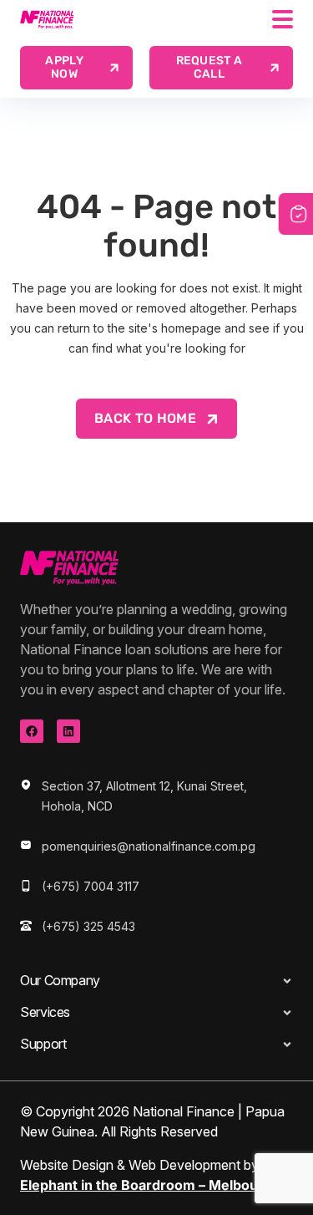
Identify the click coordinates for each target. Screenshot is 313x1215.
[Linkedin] (68, 731)
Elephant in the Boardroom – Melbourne (150, 1185)
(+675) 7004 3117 (90, 886)
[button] (221, 67)
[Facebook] (31, 731)
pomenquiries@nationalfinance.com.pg (148, 846)
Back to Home (145, 418)
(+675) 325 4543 (88, 926)
